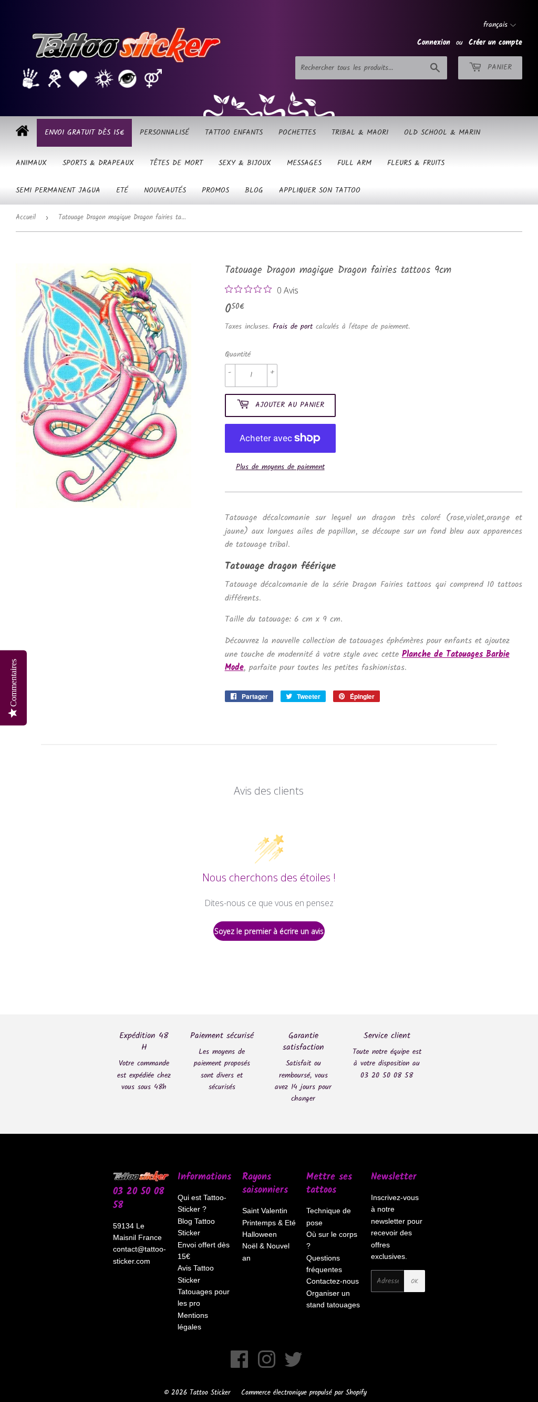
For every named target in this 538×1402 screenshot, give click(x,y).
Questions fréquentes (324, 1264)
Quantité (238, 354)
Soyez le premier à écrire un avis (269, 931)
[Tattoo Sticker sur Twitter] (293, 1364)
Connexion (433, 42)
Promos (215, 190)
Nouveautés (165, 190)
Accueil (26, 217)
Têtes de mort (176, 163)
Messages (304, 163)
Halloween (259, 1234)
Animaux (31, 163)
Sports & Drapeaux (98, 163)
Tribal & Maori (360, 132)
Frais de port (293, 326)
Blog (254, 190)
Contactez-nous (332, 1281)
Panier (498, 67)
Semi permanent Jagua (58, 190)
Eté (122, 190)
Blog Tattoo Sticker (196, 1227)
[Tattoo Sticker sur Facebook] (239, 1364)
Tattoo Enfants (234, 132)
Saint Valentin (264, 1210)
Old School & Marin (442, 132)
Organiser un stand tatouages (333, 1299)
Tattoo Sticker (210, 1392)
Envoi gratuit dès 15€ (84, 132)
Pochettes (297, 132)
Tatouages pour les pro (204, 1297)
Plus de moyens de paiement (280, 467)
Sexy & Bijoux (245, 163)
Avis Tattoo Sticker (196, 1274)
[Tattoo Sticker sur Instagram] (266, 1364)
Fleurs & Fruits (415, 163)
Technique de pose (328, 1216)
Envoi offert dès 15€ (204, 1251)
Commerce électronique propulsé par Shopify (304, 1392)
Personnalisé (164, 132)
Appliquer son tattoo (319, 190)
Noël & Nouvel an (265, 1252)
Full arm (354, 163)
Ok (414, 1281)
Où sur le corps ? (331, 1240)
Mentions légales (193, 1321)
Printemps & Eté (269, 1222)
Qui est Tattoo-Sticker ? (202, 1203)
